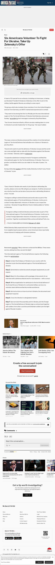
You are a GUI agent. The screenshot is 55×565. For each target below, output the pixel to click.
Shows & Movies (6, 514)
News (4, 512)
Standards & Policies (41, 521)
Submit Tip (27, 495)
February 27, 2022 (34, 223)
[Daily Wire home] (27, 30)
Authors (21, 516)
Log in (36, 376)
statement (28, 153)
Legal (38, 514)
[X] (8, 549)
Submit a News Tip (41, 523)
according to (14, 118)
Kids (4, 521)
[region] (27, 560)
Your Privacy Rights (41, 512)
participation (15, 256)
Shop (4, 518)
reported (14, 247)
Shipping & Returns (41, 518)
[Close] (52, 557)
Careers (21, 518)
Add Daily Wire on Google (28, 93)
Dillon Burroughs (8, 47)
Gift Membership (23, 523)
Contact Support (23, 521)
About (21, 512)
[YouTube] (15, 549)
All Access (5, 516)
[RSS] (19, 549)
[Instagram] (11, 549)
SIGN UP (51, 29)
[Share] (49, 54)
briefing (18, 169)
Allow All (40, 562)
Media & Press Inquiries (42, 516)
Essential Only (49, 562)
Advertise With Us (24, 514)
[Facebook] (4, 549)
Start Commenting (27, 371)
